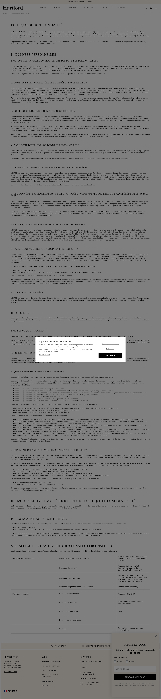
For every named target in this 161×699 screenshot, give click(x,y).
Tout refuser (110, 349)
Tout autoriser (110, 355)
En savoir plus (44, 354)
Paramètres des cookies (110, 344)
